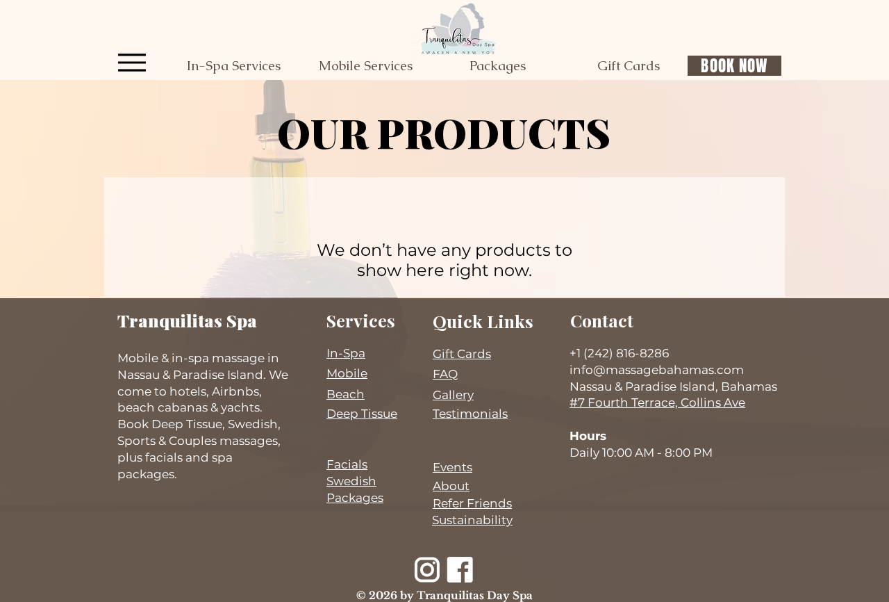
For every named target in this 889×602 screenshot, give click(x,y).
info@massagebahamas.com (657, 370)
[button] (233, 66)
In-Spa (345, 353)
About (451, 486)
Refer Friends (472, 503)
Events (452, 467)
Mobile (346, 373)
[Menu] (131, 62)
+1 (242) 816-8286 (619, 353)
